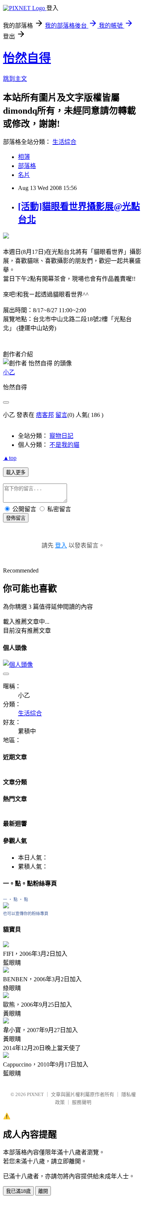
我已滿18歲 (18, 1191)
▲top (9, 458)
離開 (43, 1191)
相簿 (24, 157)
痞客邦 (45, 415)
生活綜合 (64, 142)
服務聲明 (81, 1102)
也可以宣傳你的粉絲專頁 (25, 913)
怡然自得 (27, 58)
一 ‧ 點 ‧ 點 (15, 899)
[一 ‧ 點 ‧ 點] (6, 906)
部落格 (27, 166)
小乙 (9, 372)
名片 (24, 175)
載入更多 (15, 472)
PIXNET (35, 1094)
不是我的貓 (64, 445)
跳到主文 (15, 79)
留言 (61, 415)
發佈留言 (15, 518)
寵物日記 (61, 436)
